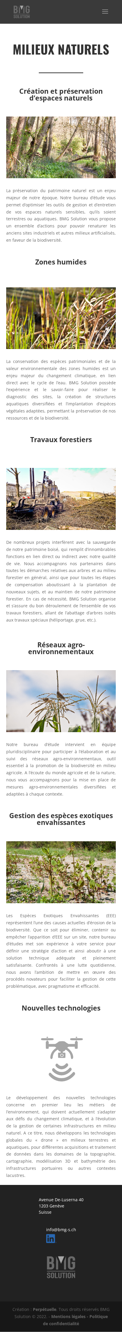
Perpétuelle (44, 1309)
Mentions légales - (70, 1316)
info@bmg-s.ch (61, 1229)
